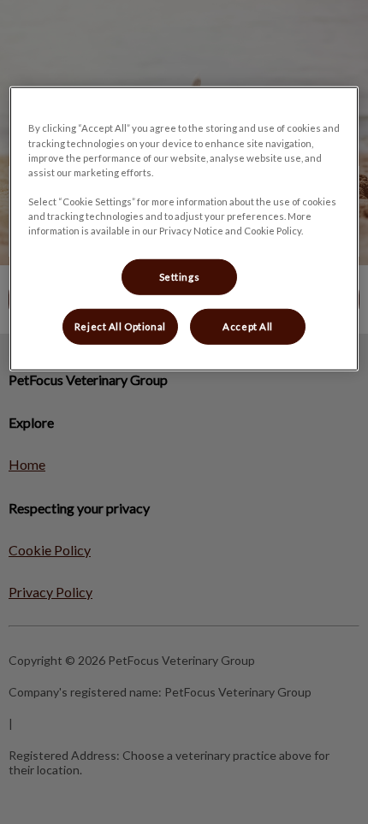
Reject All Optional (120, 326)
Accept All (248, 326)
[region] (184, 228)
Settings (179, 276)
